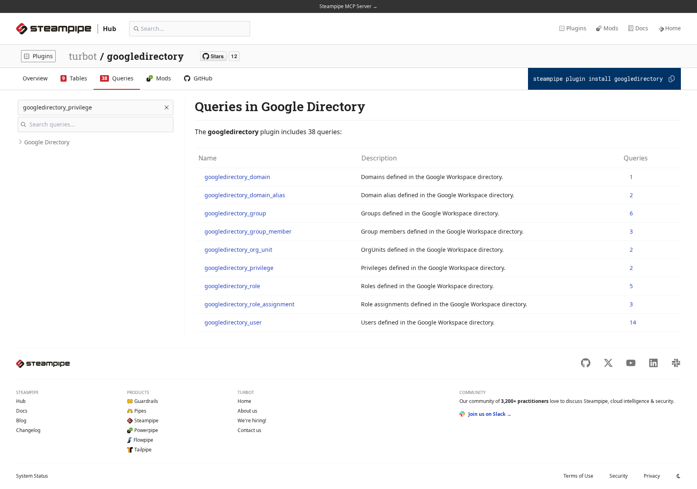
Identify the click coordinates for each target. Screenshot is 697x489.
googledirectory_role (232, 286)
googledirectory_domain (237, 177)
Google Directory (46, 142)
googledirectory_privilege (239, 268)
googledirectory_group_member (248, 231)
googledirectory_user (233, 322)
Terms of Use (578, 475)
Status (32, 475)
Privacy (652, 475)
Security (618, 475)
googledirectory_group (235, 213)
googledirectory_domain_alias (245, 195)
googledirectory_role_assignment (249, 304)
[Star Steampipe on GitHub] (220, 56)
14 (633, 322)
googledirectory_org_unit (238, 249)
